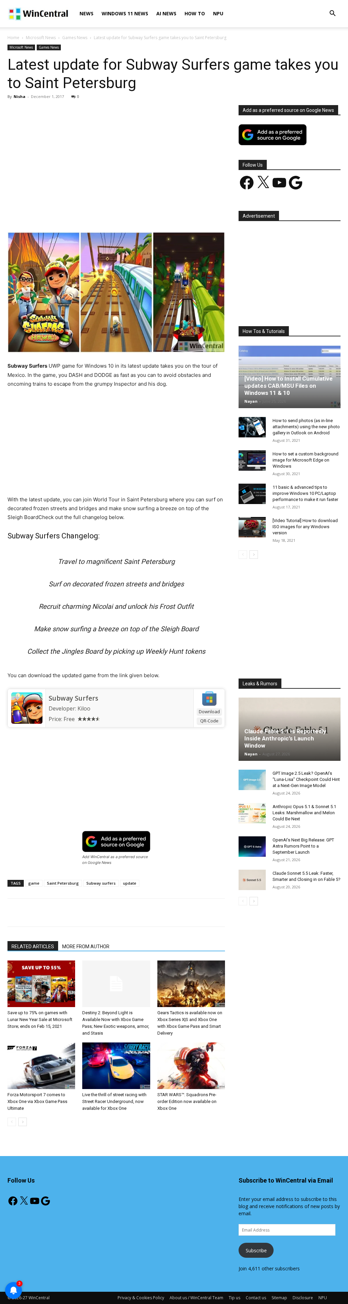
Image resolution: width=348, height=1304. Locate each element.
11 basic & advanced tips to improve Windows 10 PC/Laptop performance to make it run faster (305, 493)
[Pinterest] (86, 212)
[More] (165, 212)
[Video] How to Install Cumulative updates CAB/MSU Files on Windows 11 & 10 (288, 385)
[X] (71, 212)
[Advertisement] (116, 155)
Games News (74, 37)
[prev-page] (11, 1122)
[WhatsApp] (102, 212)
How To (195, 13)
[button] (332, 14)
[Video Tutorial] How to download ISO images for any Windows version (305, 526)
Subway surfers (101, 883)
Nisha (19, 96)
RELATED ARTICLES (33, 946)
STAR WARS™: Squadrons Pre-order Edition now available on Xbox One (186, 1101)
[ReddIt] (133, 212)
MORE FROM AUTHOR (85, 946)
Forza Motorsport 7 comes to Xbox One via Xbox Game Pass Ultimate (37, 1101)
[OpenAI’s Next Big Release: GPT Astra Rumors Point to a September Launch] (252, 846)
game (33, 883)
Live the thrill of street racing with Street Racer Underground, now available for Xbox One (114, 1101)
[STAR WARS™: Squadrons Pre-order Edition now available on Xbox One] (191, 1065)
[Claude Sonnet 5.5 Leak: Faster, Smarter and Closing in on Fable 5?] (252, 880)
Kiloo (83, 708)
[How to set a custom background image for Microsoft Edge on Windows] (252, 460)
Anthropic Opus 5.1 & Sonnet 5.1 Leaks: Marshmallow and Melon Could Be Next (304, 812)
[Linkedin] (118, 212)
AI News (166, 13)
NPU (218, 13)
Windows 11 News (125, 13)
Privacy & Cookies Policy (141, 1298)
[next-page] (22, 1122)
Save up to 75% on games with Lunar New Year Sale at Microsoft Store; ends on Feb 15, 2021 (39, 1019)
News (86, 13)
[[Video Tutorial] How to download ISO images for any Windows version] (252, 527)
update (129, 883)
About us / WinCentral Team (196, 1298)
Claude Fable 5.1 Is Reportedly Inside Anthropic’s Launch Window (285, 738)
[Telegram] (149, 212)
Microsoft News (41, 37)
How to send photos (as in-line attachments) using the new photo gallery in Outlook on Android (306, 426)
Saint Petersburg (63, 883)
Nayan (251, 401)
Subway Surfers (73, 698)
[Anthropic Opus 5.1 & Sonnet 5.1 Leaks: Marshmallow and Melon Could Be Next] (252, 813)
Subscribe (256, 1250)
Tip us (234, 1298)
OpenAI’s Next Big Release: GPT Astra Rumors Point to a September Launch (303, 846)
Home (13, 37)
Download (209, 711)
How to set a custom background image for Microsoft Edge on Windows (305, 460)
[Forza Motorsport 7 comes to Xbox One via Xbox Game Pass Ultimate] (41, 1065)
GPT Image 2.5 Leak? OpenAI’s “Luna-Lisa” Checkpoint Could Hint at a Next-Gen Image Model (306, 779)
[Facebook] (55, 212)
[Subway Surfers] (26, 708)
